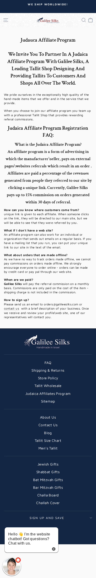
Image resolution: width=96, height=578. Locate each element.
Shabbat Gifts (48, 472)
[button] (11, 566)
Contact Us (48, 425)
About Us (48, 417)
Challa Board (48, 495)
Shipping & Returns (47, 370)
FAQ (48, 362)
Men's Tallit (48, 448)
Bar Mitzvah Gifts (48, 487)
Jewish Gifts (48, 464)
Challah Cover (48, 503)
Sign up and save (47, 518)
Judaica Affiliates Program (48, 393)
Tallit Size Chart (48, 440)
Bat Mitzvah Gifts (48, 480)
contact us (11, 308)
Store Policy (48, 378)
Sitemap (48, 401)
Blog (48, 433)
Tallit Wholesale (48, 385)
